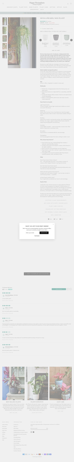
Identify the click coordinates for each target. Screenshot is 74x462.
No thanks (37, 235)
